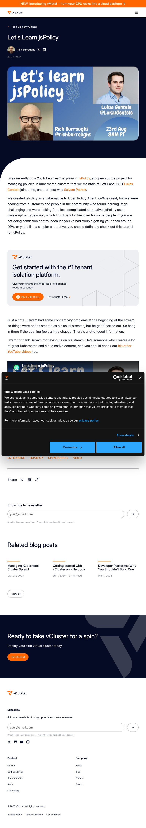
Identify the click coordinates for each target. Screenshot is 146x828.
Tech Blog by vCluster (24, 26)
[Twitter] (9, 742)
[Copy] (36, 479)
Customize (70, 447)
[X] (39, 50)
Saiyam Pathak (75, 190)
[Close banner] (140, 377)
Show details (125, 435)
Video (77, 458)
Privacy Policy (43, 522)
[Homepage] (17, 693)
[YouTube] (22, 742)
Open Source (58, 458)
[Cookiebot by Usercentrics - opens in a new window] (115, 378)
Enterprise (16, 458)
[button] (138, 12)
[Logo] (14, 12)
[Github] (28, 742)
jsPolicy (84, 178)
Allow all (119, 447)
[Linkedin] (44, 50)
